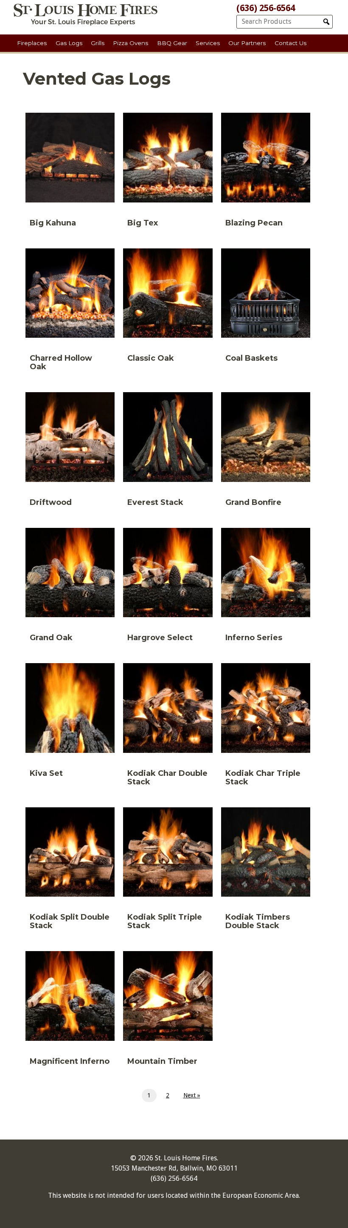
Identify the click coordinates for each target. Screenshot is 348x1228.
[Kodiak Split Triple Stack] (167, 872)
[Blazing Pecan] (265, 173)
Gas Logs (69, 43)
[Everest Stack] (167, 452)
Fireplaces (32, 43)
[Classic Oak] (167, 308)
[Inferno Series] (265, 588)
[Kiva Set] (70, 723)
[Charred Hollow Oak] (70, 313)
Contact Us (290, 43)
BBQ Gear (172, 43)
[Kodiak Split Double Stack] (70, 872)
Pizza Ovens (130, 43)
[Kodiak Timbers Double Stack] (265, 872)
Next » (191, 1095)
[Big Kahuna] (70, 173)
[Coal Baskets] (265, 308)
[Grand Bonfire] (265, 452)
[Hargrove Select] (167, 588)
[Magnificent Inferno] (70, 1011)
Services (208, 43)
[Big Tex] (167, 173)
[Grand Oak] (70, 588)
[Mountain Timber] (167, 1011)
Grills (97, 43)
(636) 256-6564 (265, 8)
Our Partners (247, 43)
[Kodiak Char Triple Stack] (265, 728)
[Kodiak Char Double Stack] (167, 728)
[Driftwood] (70, 452)
